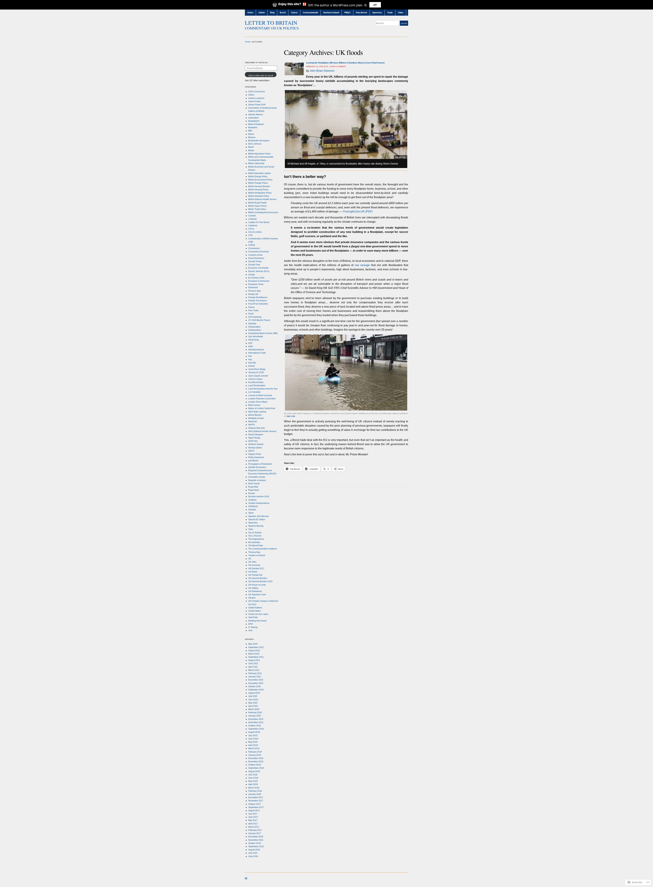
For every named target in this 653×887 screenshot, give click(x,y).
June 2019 (253, 739)
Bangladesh (253, 121)
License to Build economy (260, 395)
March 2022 (253, 654)
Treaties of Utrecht (256, 555)
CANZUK (252, 219)
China (251, 229)
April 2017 (253, 823)
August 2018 (254, 771)
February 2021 (255, 673)
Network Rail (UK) (256, 428)
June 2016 (253, 856)
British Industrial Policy (258, 196)
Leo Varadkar (254, 392)
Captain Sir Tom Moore (259, 222)
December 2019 (255, 719)
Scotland (252, 500)
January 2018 (254, 794)
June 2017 (253, 817)
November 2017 (255, 801)
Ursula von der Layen (258, 614)
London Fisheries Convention (262, 398)
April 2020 (253, 706)
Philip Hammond (256, 457)
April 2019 (253, 745)
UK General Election (257, 578)
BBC (250, 131)
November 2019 (255, 722)
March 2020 (253, 709)
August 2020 (254, 693)
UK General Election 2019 (260, 581)
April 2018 (253, 784)
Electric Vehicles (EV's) (258, 271)
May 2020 (252, 703)
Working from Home (257, 621)
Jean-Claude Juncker (258, 376)
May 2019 (252, 742)
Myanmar (252, 421)
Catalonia (252, 225)
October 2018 (254, 765)
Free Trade (253, 310)
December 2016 (255, 836)
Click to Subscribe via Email (260, 75)
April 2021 (253, 667)
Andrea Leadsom (256, 98)
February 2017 (255, 830)
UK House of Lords (257, 585)
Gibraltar (252, 323)
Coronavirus (254, 248)
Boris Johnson (255, 144)
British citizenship (256, 163)
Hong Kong (253, 340)
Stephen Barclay (256, 526)
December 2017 (255, 797)
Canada (252, 215)
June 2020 (253, 699)
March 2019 (253, 748)
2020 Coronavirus (256, 91)
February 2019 (255, 752)
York (250, 630)
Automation (253, 118)
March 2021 (253, 670)
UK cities (252, 562)
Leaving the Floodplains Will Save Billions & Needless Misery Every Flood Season (345, 63)
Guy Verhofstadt (255, 336)
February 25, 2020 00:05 (317, 66)
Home (250, 12)
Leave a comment (338, 66)
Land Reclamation (256, 385)
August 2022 (254, 650)
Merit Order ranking (257, 412)
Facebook (406, 30)
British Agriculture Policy (259, 154)
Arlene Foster (254, 101)
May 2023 (252, 644)
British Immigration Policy (260, 193)
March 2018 (253, 788)
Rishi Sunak (253, 483)
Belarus (251, 137)
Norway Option (255, 447)
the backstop (254, 542)
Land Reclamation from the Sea (263, 389)
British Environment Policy (260, 180)
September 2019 (256, 729)
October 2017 (254, 804)
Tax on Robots (255, 532)
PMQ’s (347, 12)
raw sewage (362, 265)
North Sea (253, 441)
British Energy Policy (257, 176)
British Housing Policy (258, 189)
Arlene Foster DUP (257, 104)
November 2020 (255, 683)
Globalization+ (255, 330)
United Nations (255, 607)
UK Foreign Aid (255, 575)
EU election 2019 (256, 278)
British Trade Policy (257, 209)
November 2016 (255, 840)
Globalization (254, 327)
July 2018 (252, 774)
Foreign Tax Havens (257, 300)
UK (249, 558)
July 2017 (252, 814)
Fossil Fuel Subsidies (258, 304)
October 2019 (254, 725)
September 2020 (256, 690)
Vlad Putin (253, 617)
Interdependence (256, 349)
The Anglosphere (256, 539)
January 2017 (254, 833)
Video (400, 12)
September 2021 (256, 657)
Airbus (251, 95)
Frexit (250, 314)
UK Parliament (255, 591)
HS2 (250, 343)
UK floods (252, 572)
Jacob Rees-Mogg (256, 369)
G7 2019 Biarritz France (259, 320)
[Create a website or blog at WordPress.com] (246, 879)
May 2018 (252, 781)
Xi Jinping (252, 627)
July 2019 (252, 735)
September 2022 (256, 647)
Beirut (251, 134)
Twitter (402, 30)
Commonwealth (310, 12)
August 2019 (254, 732)
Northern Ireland (331, 12)
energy (251, 274)
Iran (250, 356)
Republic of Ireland (257, 480)
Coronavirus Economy (258, 251)
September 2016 (256, 846)
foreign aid (253, 294)
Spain (251, 513)
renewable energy (256, 477)
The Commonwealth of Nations (262, 549)
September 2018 (256, 768)
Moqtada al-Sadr (256, 418)
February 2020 (255, 712)
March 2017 (253, 827)
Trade (390, 12)
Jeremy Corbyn (255, 379)
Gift (375, 4)
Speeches (377, 12)
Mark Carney (254, 405)
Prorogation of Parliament (260, 464)
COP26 (251, 245)
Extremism (253, 287)
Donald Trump (255, 261)
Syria (250, 529)
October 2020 (254, 686)
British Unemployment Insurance (263, 212)
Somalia (252, 509)
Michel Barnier (255, 415)
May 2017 (252, 820)
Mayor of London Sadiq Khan (261, 408)
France (251, 307)
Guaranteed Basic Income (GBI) (263, 333)
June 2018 (253, 778)
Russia (251, 493)
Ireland (251, 366)
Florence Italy (254, 291)
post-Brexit (253, 460)
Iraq (250, 359)
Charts (294, 12)
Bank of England (256, 124)
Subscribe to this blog (256, 62)
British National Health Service (262, 199)
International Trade (257, 353)
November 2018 (255, 761)
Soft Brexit (253, 506)
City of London (255, 232)
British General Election (259, 186)
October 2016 (254, 843)
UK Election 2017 (256, 568)
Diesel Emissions (256, 258)
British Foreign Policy (258, 183)
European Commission (259, 281)
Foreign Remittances (257, 297)
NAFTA (251, 424)
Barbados (252, 127)
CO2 (250, 235)
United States (254, 611)
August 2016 (254, 850)
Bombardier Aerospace (259, 140)
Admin (261, 12)
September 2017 (256, 807)
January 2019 (254, 755)
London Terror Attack (257, 402)
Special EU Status (256, 519)
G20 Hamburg (254, 317)
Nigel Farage (254, 438)
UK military (253, 588)
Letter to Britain (271, 22)
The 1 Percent (254, 536)
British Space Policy (257, 206)
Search (404, 23)
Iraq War (252, 363)
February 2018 (255, 791)
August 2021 (254, 660)
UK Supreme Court (257, 594)
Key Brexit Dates (256, 382)
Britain (251, 150)
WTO (250, 624)
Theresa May (254, 552)
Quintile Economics (257, 467)
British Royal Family (257, 203)
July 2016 (252, 853)
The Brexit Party (255, 545)
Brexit (283, 12)
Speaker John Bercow (258, 516)
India (250, 346)
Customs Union (255, 255)
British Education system (259, 173)
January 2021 (254, 676)
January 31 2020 (256, 372)
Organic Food (254, 454)
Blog (272, 12)
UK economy (254, 565)
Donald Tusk (254, 264)
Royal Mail (253, 487)
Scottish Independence (259, 503)
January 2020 (254, 716)
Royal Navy (253, 490)
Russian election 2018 (258, 496)
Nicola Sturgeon (255, 434)
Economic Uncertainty (258, 268)
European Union (256, 284)
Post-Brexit (361, 12)
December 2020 (255, 680)
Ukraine (252, 598)
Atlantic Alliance (255, 114)
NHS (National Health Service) (262, 431)
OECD (251, 451)
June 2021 (253, 663)
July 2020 (252, 696)
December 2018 (255, 758)
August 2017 (254, 810)
